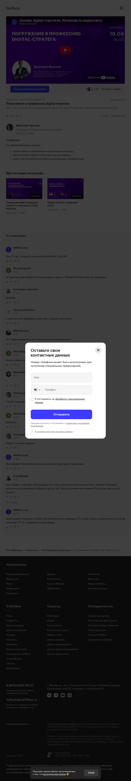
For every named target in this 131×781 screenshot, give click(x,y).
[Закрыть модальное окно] (98, 350)
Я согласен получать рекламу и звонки (54, 432)
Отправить (61, 414)
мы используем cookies (54, 774)
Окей (91, 773)
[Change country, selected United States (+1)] (37, 389)
